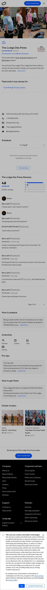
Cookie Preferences (35, 586)
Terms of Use (39, 576)
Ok (22, 586)
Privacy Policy (12, 580)
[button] (43, 535)
